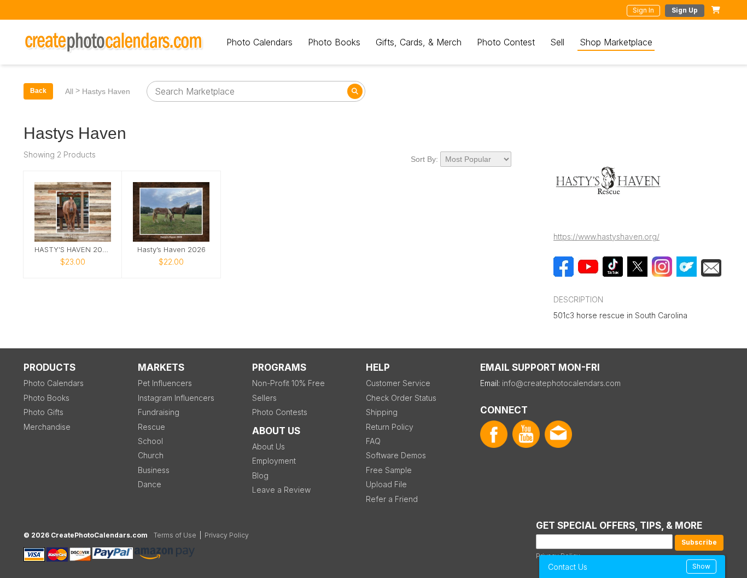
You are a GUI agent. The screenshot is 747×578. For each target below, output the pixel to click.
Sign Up (685, 10)
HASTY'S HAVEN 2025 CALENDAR (72, 250)
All (69, 91)
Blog (260, 475)
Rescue (151, 426)
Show (701, 566)
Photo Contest (506, 42)
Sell (557, 42)
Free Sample (389, 470)
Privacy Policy (227, 535)
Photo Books (334, 42)
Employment (274, 460)
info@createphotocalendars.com (561, 383)
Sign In (643, 10)
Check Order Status (401, 397)
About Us (268, 446)
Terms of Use (175, 535)
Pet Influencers (165, 383)
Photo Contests (279, 412)
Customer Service (398, 383)
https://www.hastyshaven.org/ (606, 236)
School (150, 441)
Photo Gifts (43, 412)
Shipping (382, 412)
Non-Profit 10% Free (288, 383)
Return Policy (389, 426)
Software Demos (396, 455)
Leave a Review (281, 489)
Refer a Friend (392, 499)
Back (38, 91)
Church (151, 455)
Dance (149, 484)
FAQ (373, 441)
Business (154, 470)
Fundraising (158, 412)
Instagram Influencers (176, 397)
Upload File (386, 484)
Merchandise (47, 426)
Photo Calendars (259, 42)
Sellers (264, 397)
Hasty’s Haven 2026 (171, 250)
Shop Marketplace (616, 42)
